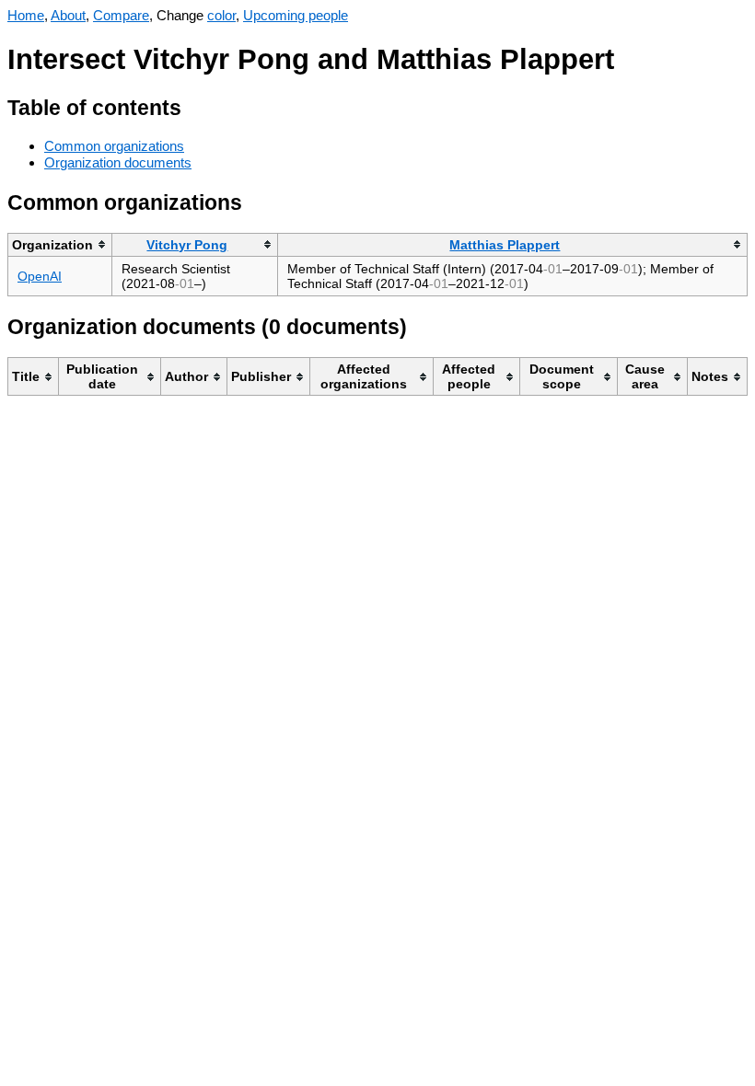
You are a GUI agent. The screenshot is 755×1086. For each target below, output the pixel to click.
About (68, 15)
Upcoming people (295, 15)
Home (25, 15)
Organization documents (118, 162)
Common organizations (114, 146)
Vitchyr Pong (186, 244)
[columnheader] (60, 244)
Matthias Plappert (504, 244)
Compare (121, 15)
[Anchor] (195, 105)
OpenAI (39, 276)
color (221, 15)
